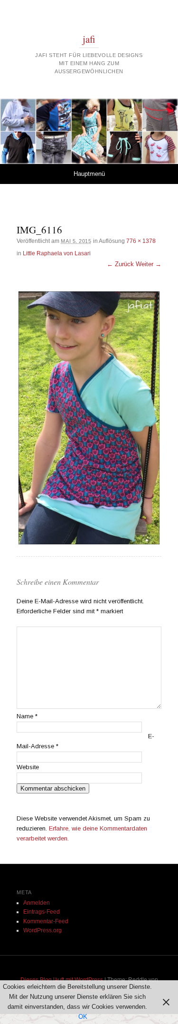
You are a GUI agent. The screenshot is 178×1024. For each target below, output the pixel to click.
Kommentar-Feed (45, 921)
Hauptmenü (89, 173)
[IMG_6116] (89, 418)
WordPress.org (42, 930)
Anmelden (36, 902)
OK (82, 1016)
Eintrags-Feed (41, 911)
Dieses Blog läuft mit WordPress (61, 979)
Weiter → (148, 264)
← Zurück (120, 264)
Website (28, 767)
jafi (89, 39)
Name (27, 716)
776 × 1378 (141, 241)
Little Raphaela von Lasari (57, 253)
